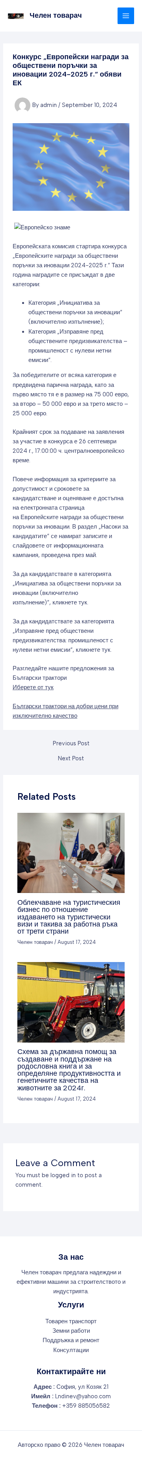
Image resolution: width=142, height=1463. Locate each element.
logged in (63, 1175)
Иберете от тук (33, 687)
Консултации (71, 1350)
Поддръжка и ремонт (71, 1340)
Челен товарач (56, 15)
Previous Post (71, 744)
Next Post (71, 759)
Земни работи (71, 1330)
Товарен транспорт (71, 1321)
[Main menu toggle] (126, 16)
